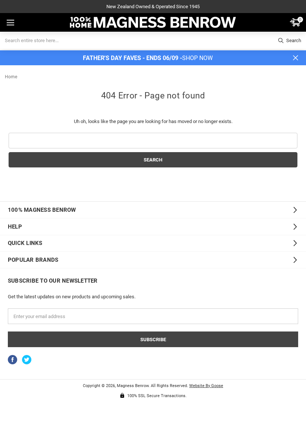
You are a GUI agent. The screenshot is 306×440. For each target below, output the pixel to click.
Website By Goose (206, 385)
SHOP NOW (197, 58)
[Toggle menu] (9, 22)
